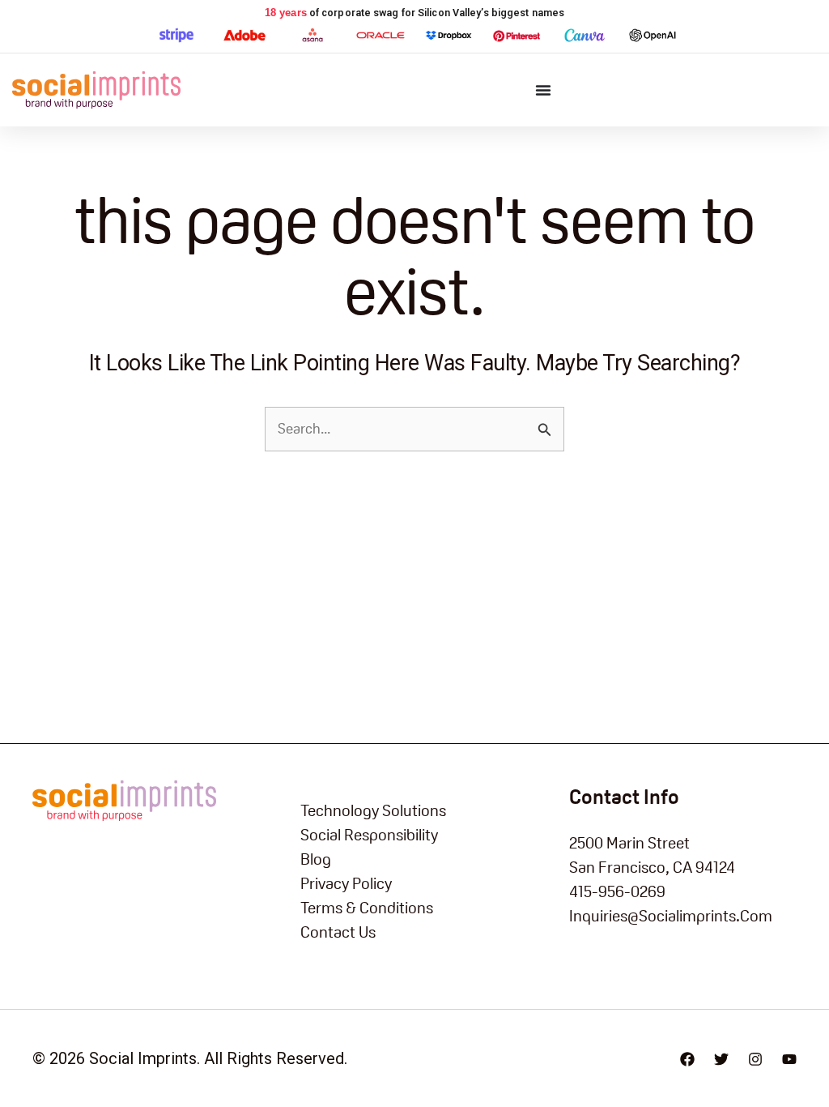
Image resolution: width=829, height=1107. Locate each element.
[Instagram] (755, 1059)
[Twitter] (721, 1059)
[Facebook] (687, 1059)
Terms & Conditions (366, 907)
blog (315, 859)
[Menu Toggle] (543, 90)
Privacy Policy (346, 883)
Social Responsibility (369, 834)
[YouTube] (789, 1059)
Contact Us (338, 931)
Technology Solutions (373, 810)
